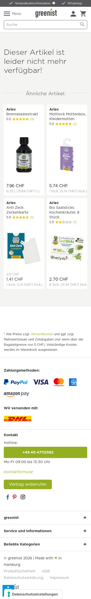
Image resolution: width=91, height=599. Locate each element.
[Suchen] (82, 24)
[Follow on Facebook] (7, 497)
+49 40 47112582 (45, 452)
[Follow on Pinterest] (15, 497)
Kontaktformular (18, 472)
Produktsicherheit (19, 571)
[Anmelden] (73, 13)
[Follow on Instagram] (23, 497)
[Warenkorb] (83, 13)
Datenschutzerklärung (23, 578)
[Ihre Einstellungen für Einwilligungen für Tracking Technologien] (33, 594)
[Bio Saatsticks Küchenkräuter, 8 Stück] (67, 249)
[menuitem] (73, 13)
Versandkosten (42, 334)
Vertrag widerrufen (28, 484)
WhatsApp (74, 3)
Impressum (59, 578)
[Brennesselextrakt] (24, 155)
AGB (46, 571)
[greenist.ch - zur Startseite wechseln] (47, 13)
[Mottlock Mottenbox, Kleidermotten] (67, 155)
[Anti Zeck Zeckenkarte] (24, 249)
